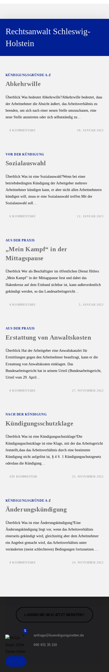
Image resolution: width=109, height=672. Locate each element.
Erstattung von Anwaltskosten (48, 337)
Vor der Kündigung (25, 154)
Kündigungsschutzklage (40, 423)
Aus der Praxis (20, 240)
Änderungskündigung (36, 509)
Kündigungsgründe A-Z (28, 75)
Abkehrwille (23, 83)
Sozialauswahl (26, 163)
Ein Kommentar (23, 476)
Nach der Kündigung (26, 414)
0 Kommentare (22, 130)
